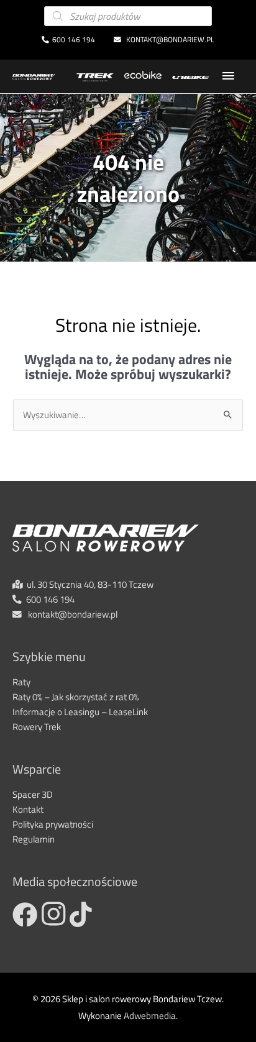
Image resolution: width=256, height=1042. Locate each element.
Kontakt (27, 809)
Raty (21, 682)
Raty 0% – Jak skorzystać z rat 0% (75, 697)
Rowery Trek (36, 727)
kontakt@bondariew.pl (169, 39)
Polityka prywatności (52, 824)
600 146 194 (73, 39)
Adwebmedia (150, 1015)
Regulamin (33, 839)
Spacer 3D (32, 794)
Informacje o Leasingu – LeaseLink (80, 712)
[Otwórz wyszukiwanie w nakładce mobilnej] (128, 16)
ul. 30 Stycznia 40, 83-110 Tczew (90, 584)
